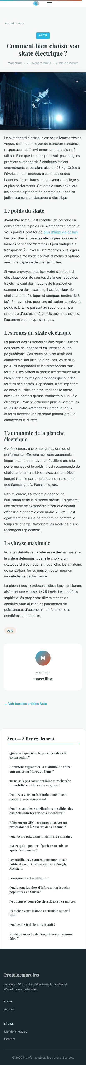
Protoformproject (21, 975)
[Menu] (49, 3)
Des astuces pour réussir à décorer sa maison (42, 901)
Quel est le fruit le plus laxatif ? (32, 924)
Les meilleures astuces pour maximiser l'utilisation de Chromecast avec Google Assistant (38, 864)
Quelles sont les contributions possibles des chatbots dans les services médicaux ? (41, 810)
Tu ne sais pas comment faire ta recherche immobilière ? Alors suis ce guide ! (40, 783)
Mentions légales (15, 1031)
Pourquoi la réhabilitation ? (29, 878)
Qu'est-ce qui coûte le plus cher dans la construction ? (38, 755)
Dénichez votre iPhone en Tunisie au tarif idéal (39, 913)
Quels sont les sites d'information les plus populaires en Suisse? (39, 889)
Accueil (9, 23)
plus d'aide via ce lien (60, 232)
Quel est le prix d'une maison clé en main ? (40, 836)
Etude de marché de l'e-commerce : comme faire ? (41, 936)
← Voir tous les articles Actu (25, 704)
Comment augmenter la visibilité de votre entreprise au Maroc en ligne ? (40, 769)
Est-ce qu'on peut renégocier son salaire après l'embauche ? (38, 848)
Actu (21, 23)
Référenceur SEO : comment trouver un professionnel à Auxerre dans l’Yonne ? (38, 824)
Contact (9, 1039)
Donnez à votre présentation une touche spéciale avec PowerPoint (38, 796)
